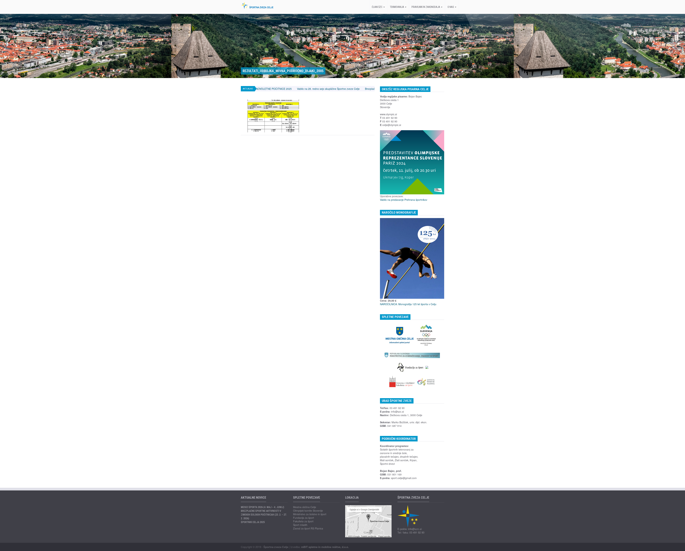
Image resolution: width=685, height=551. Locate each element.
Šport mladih (300, 525)
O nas (451, 7)
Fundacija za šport (303, 517)
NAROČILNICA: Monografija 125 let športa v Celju (408, 304)
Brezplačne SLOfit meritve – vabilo (333, 88)
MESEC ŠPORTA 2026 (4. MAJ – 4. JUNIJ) (262, 507)
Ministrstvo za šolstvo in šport (309, 514)
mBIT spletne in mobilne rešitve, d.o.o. (325, 547)
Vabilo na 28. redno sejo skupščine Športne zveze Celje (277, 88)
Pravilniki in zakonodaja (426, 7)
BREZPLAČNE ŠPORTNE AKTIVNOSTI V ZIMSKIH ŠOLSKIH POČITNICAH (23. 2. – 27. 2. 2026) (264, 514)
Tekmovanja (397, 7)
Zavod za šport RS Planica (308, 528)
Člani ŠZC (377, 7)
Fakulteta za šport (303, 521)
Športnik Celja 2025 (253, 522)
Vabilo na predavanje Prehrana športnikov (403, 199)
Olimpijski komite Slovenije (308, 510)
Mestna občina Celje (304, 507)
